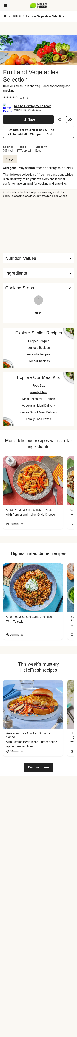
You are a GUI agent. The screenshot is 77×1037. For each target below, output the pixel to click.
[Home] (5, 16)
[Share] (70, 119)
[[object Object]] (60, 119)
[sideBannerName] (38, 225)
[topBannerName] (38, 28)
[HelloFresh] (38, 5)
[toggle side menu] (5, 5)
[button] (38, 273)
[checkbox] (4, 97)
